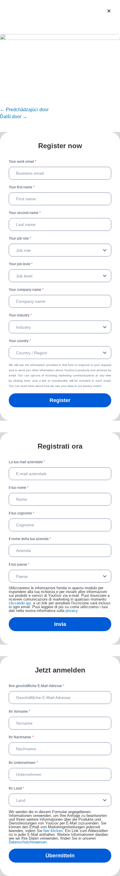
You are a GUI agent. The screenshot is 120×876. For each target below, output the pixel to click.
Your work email (22, 162)
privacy (71, 610)
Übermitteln (60, 856)
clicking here (21, 380)
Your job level (21, 264)
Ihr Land (16, 788)
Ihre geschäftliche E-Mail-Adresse (36, 686)
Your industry (20, 315)
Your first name (22, 187)
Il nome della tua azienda (30, 539)
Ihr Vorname (19, 711)
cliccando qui (20, 603)
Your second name (25, 213)
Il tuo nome (19, 488)
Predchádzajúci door (24, 109)
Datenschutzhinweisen (28, 842)
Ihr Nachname (21, 737)
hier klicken (53, 831)
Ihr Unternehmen (23, 763)
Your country (20, 341)
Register (60, 400)
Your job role (20, 238)
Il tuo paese (19, 564)
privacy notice (92, 385)
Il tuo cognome (21, 513)
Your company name (26, 290)
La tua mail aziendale (27, 462)
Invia (60, 624)
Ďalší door (13, 116)
